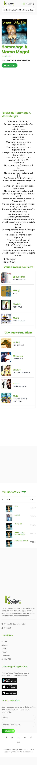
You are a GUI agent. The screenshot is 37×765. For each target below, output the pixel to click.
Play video (10, 65)
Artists (4, 648)
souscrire (9, 731)
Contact (7, 628)
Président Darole (21, 541)
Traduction (6, 655)
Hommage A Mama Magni (19, 533)
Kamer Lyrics (10, 752)
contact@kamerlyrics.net (14, 624)
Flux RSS (7, 659)
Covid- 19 (18, 524)
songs (23, 492)
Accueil (4, 641)
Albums (5, 645)
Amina (17, 515)
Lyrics (4, 652)
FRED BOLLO (6, 56)
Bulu (16, 506)
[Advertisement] (18, 89)
